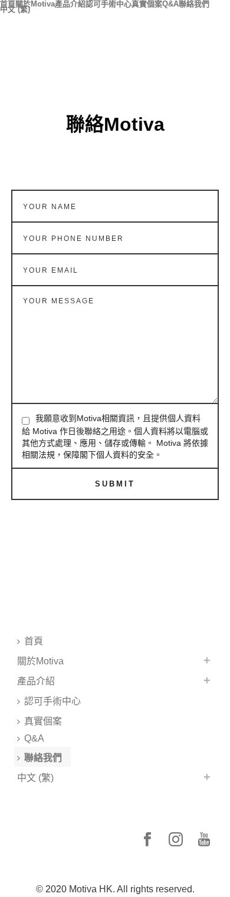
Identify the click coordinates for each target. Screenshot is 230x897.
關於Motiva (35, 2)
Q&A (170, 2)
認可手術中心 (109, 2)
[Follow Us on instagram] (176, 840)
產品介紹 (70, 2)
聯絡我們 (194, 2)
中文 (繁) (15, 8)
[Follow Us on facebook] (147, 840)
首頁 (7, 2)
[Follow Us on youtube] (204, 840)
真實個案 (147, 2)
